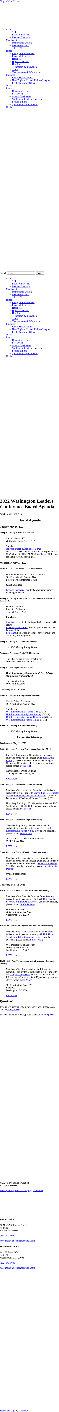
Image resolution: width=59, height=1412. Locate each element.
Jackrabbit (38, 1190)
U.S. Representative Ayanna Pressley (23, 714)
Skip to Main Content (10, 1)
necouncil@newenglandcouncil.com (17, 1240)
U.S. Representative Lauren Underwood (25, 717)
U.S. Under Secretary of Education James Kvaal (30, 935)
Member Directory (21, 37)
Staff (14, 32)
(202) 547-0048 (7, 1262)
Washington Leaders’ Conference (28, 99)
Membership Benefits (22, 42)
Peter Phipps (26, 833)
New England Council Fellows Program (31, 80)
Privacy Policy (7, 1190)
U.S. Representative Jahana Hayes (22, 719)
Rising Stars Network (22, 77)
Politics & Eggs (19, 101)
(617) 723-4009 (7, 1235)
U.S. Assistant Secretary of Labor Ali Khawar (31, 900)
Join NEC (17, 48)
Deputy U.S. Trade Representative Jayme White (29, 829)
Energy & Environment (23, 53)
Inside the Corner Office (23, 83)
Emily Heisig (36, 939)
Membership (12, 40)
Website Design (22, 1190)
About (9, 29)
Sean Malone (26, 765)
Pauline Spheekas (47, 1014)
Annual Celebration (21, 96)
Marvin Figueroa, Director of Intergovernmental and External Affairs (32, 794)
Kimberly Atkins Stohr (17, 627)
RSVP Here (11, 778)
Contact (9, 107)
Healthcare (17, 59)
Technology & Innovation (24, 67)
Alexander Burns (32, 549)
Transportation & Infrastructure (27, 72)
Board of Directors (21, 34)
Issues (9, 50)
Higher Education (20, 61)
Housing (16, 64)
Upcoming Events (20, 91)
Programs (10, 75)
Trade (15, 69)
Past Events (17, 93)
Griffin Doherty (27, 904)
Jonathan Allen (13, 622)
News (9, 85)
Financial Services (20, 56)
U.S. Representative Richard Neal (22, 711)
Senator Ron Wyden (47, 863)
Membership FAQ (20, 45)
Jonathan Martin (13, 549)
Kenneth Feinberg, (15, 590)
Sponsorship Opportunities (25, 104)
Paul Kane (11, 633)
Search (3, 273)
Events (9, 88)
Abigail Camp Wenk (20, 974)
